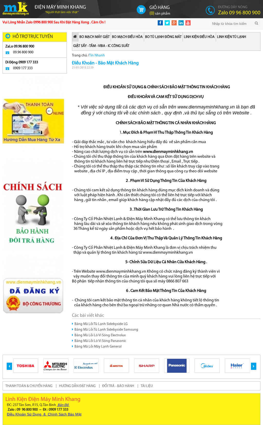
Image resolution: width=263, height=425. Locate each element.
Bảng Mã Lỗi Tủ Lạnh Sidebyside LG (101, 324)
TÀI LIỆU (147, 386)
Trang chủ (79, 55)
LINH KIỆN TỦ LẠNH (231, 37)
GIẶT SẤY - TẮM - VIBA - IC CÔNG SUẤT (101, 46)
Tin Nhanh (97, 55)
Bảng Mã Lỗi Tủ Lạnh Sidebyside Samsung (106, 330)
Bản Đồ (63, 405)
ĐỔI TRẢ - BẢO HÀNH (118, 386)
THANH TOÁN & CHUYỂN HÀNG (28, 386)
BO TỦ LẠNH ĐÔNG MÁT (163, 37)
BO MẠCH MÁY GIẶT (94, 37)
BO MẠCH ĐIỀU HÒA (127, 37)
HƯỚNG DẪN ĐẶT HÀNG (77, 386)
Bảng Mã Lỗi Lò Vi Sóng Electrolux (100, 335)
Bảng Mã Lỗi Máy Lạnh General (97, 347)
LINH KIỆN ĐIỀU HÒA (199, 37)
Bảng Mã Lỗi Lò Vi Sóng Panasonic (100, 341)
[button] (9, 366)
